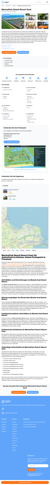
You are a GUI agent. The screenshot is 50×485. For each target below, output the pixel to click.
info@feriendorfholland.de (11, 413)
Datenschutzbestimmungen (33, 474)
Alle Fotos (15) (43, 26)
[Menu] (47, 2)
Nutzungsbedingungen (32, 475)
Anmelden (31, 469)
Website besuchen (23, 52)
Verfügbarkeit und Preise (9, 52)
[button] (41, 237)
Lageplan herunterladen (12, 142)
